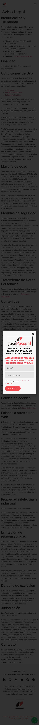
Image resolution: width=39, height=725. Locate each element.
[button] (33, 333)
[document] (19, 362)
